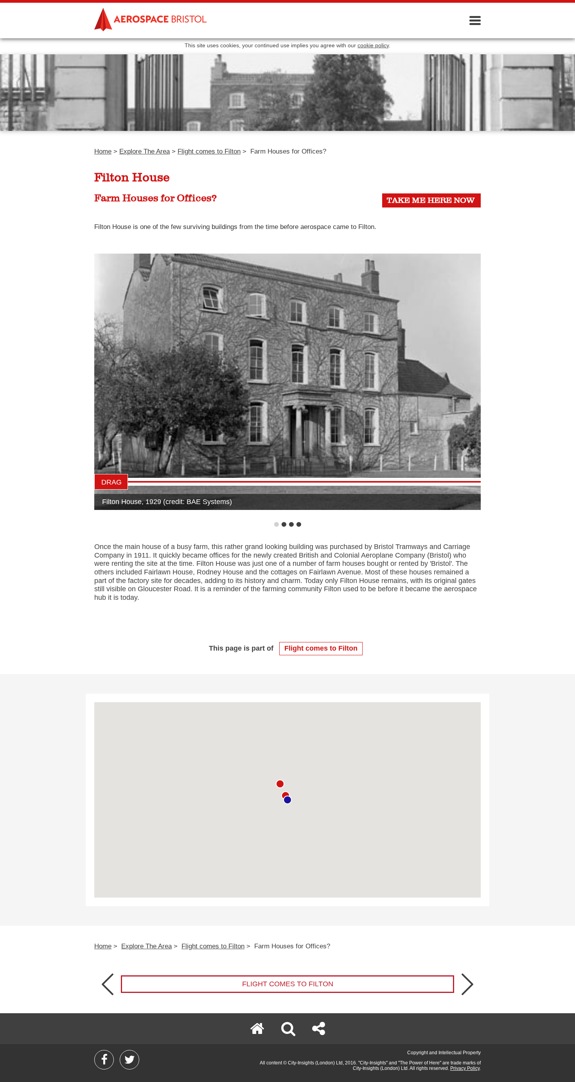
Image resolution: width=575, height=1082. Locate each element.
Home (102, 151)
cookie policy (373, 45)
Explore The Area (144, 151)
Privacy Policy (465, 1068)
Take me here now (430, 200)
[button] (287, 800)
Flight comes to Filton (209, 151)
